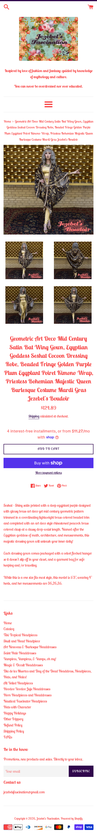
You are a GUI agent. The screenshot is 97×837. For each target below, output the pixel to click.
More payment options (48, 473)
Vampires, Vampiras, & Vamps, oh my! (30, 658)
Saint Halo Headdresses (20, 653)
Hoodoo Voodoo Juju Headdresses (27, 689)
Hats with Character (17, 707)
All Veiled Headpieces (18, 683)
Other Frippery (13, 719)
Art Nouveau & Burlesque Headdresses (30, 646)
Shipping (33, 416)
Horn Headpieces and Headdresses (28, 695)
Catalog (9, 628)
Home (8, 623)
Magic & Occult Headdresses (23, 665)
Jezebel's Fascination (47, 819)
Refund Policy (13, 725)
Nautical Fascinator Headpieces (25, 701)
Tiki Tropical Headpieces (20, 635)
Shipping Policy (14, 731)
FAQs (8, 737)
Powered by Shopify (72, 819)
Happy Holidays (15, 713)
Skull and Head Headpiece (22, 641)
